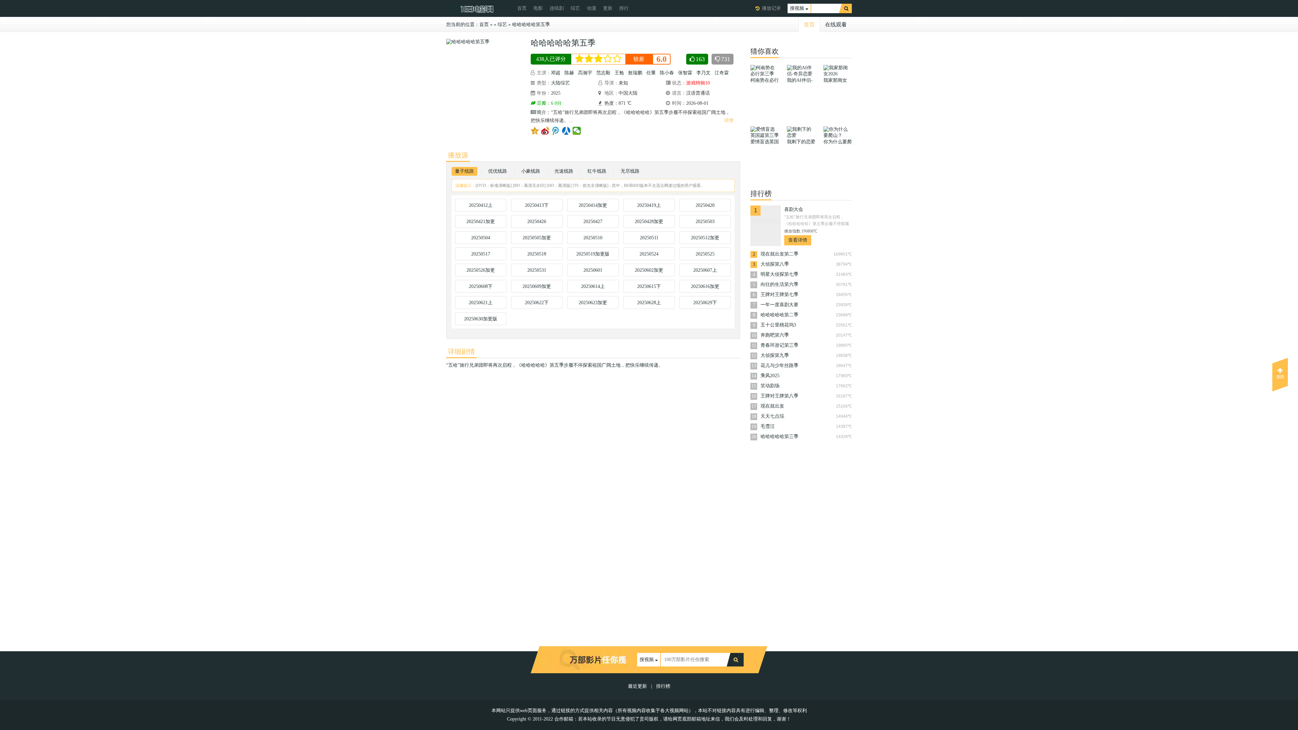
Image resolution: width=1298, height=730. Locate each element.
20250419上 (649, 205)
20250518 (536, 254)
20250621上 (480, 302)
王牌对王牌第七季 (779, 294)
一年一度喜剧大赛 (779, 304)
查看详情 (797, 240)
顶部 (1280, 376)
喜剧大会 (793, 209)
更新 (607, 8)
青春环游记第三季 (779, 345)
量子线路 (464, 171)
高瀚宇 (585, 72)
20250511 (649, 237)
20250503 (705, 221)
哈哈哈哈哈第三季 (779, 436)
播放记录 (771, 8)
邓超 (555, 72)
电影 (538, 8)
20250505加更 (537, 237)
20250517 (480, 254)
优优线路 (497, 171)
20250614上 (593, 286)
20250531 (536, 270)
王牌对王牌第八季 (779, 395)
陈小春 (667, 72)
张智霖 (685, 72)
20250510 (592, 237)
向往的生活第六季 (779, 284)
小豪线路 (530, 171)
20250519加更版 (592, 254)
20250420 (705, 205)
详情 (729, 120)
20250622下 (537, 302)
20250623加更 (593, 302)
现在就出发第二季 (779, 254)
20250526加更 (480, 270)
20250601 (592, 270)
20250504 (480, 237)
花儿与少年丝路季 (779, 365)
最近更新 (637, 686)
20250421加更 (480, 221)
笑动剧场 (770, 385)
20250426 (536, 221)
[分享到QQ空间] (535, 131)
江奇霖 (722, 72)
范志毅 (603, 72)
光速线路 (563, 171)
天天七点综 (772, 416)
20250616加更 (705, 286)
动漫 (591, 8)
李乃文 (703, 72)
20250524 (649, 254)
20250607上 (705, 270)
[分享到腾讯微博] (556, 131)
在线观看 (836, 24)
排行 (624, 8)
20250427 (592, 221)
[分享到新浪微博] (545, 131)
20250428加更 (649, 221)
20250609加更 (537, 286)
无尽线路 (630, 171)
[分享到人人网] (566, 131)
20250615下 (649, 286)
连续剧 (557, 8)
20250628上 (649, 302)
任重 (651, 72)
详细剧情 (461, 351)
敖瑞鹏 (635, 72)
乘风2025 (770, 375)
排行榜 (663, 686)
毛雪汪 (768, 426)
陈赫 (569, 72)
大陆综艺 (560, 83)
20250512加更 (705, 237)
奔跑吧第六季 (775, 335)
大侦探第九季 (775, 355)
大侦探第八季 (775, 264)
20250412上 (480, 205)
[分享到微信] (577, 131)
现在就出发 (772, 406)
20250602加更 (649, 270)
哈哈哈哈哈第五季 (531, 24)
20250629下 (705, 302)
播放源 (458, 155)
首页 (522, 8)
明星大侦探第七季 (779, 274)
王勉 (619, 72)
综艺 (575, 8)
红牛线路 (596, 171)
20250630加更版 (480, 318)
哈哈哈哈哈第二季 (779, 314)
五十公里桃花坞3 (778, 324)
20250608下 (480, 286)
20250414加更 (593, 205)
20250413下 (537, 205)
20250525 (705, 254)
